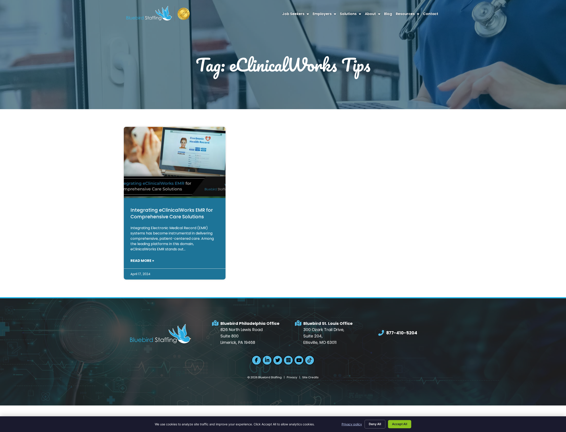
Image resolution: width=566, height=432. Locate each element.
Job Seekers (296, 15)
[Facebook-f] (256, 360)
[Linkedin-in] (267, 360)
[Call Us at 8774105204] (381, 333)
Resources (408, 15)
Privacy (292, 377)
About (373, 15)
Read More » (142, 260)
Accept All (399, 424)
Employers (325, 15)
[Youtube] (299, 360)
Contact (431, 15)
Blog (389, 15)
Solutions (351, 15)
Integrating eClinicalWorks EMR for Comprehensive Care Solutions (171, 213)
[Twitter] (278, 360)
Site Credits (310, 377)
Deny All (375, 424)
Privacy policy (352, 424)
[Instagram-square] (288, 360)
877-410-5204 (401, 333)
